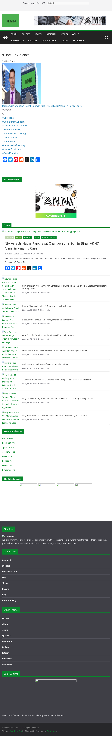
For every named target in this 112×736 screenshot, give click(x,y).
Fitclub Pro (7, 465)
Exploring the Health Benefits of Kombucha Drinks (45, 364)
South (14, 34)
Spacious (6, 635)
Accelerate (7, 641)
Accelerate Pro (8, 452)
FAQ (4, 577)
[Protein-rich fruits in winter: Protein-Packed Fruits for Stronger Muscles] (11, 353)
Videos (65, 40)
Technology (17, 40)
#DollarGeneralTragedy (14, 125)
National (51, 34)
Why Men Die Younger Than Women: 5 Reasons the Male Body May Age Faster (58, 398)
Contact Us (7, 560)
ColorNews (7, 664)
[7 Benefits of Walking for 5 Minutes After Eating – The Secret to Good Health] (11, 381)
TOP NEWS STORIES (48, 237)
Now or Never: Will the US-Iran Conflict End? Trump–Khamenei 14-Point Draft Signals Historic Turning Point (64, 287)
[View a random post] (106, 37)
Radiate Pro (7, 461)
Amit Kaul (26, 254)
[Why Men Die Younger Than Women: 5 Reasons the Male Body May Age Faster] (11, 400)
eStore (5, 624)
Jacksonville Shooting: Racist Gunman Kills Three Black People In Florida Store (42, 105)
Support (6, 566)
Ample (5, 630)
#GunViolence (9, 137)
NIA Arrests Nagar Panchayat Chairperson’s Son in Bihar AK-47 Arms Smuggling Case (52, 245)
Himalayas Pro (8, 470)
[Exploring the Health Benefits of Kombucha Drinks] (11, 366)
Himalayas (7, 658)
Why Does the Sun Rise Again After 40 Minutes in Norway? (48, 335)
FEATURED (9, 237)
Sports (64, 34)
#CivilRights (8, 117)
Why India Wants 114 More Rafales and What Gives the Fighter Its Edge (54, 415)
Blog (4, 594)
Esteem (5, 653)
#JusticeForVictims (11, 149)
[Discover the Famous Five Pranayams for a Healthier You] (11, 322)
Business (32, 40)
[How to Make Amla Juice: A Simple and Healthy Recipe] (11, 308)
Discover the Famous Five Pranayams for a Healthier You (48, 319)
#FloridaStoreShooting (14, 133)
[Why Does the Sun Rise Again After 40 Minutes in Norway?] (11, 337)
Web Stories (7, 438)
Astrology (78, 40)
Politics (26, 34)
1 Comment (44, 339)
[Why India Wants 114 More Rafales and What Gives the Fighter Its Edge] (11, 418)
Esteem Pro (7, 456)
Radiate (5, 647)
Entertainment (50, 40)
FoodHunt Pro (8, 443)
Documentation (9, 571)
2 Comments (45, 310)
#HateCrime (8, 141)
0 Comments (38, 254)
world (75, 34)
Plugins (5, 589)
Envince (5, 618)
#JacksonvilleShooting (13, 145)
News (37, 237)
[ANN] (5, 37)
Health (38, 34)
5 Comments (45, 383)
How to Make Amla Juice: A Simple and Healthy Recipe (46, 306)
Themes (5, 583)
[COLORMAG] (8, 536)
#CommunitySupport (13, 121)
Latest (18, 237)
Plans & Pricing (9, 600)
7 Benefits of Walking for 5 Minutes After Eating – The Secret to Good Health (56, 379)
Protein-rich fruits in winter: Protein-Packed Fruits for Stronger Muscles (54, 350)
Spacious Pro (8, 447)
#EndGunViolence (11, 129)
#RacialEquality (10, 153)
